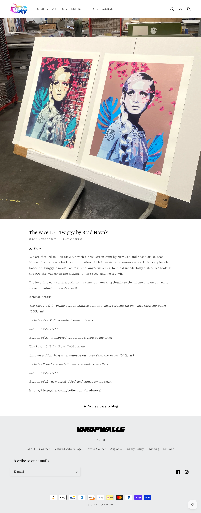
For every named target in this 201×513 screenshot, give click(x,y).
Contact (44, 449)
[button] (42, 9)
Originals (116, 449)
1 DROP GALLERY (104, 505)
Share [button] (37, 248)
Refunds (168, 449)
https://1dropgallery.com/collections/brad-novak (65, 390)
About (31, 449)
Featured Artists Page (68, 449)
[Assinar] (76, 471)
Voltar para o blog (103, 406)
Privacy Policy (135, 449)
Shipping (153, 449)
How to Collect (96, 449)
